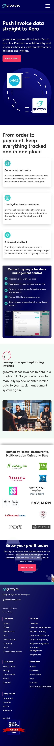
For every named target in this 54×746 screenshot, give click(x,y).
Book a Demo (11, 58)
